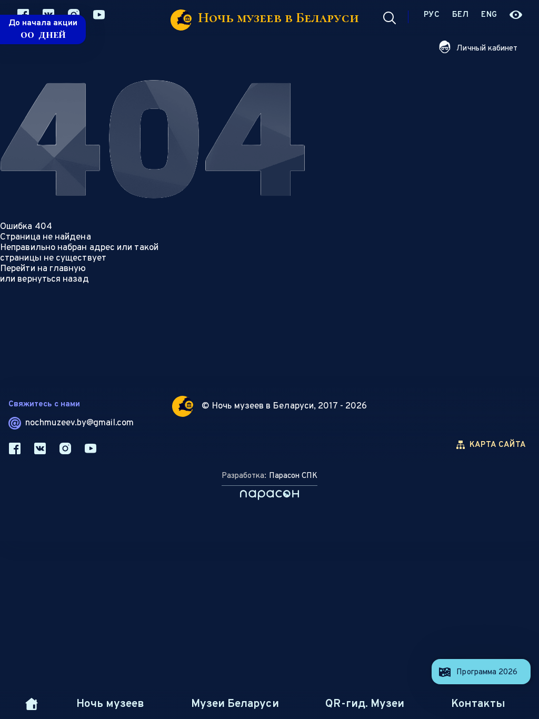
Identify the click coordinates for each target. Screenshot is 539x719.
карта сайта (498, 445)
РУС (432, 15)
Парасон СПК (293, 476)
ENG (489, 15)
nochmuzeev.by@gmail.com (79, 423)
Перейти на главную (43, 269)
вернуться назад (52, 279)
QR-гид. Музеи (364, 704)
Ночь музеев (110, 704)
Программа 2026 (486, 672)
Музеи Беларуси (234, 704)
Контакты (478, 704)
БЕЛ (460, 15)
